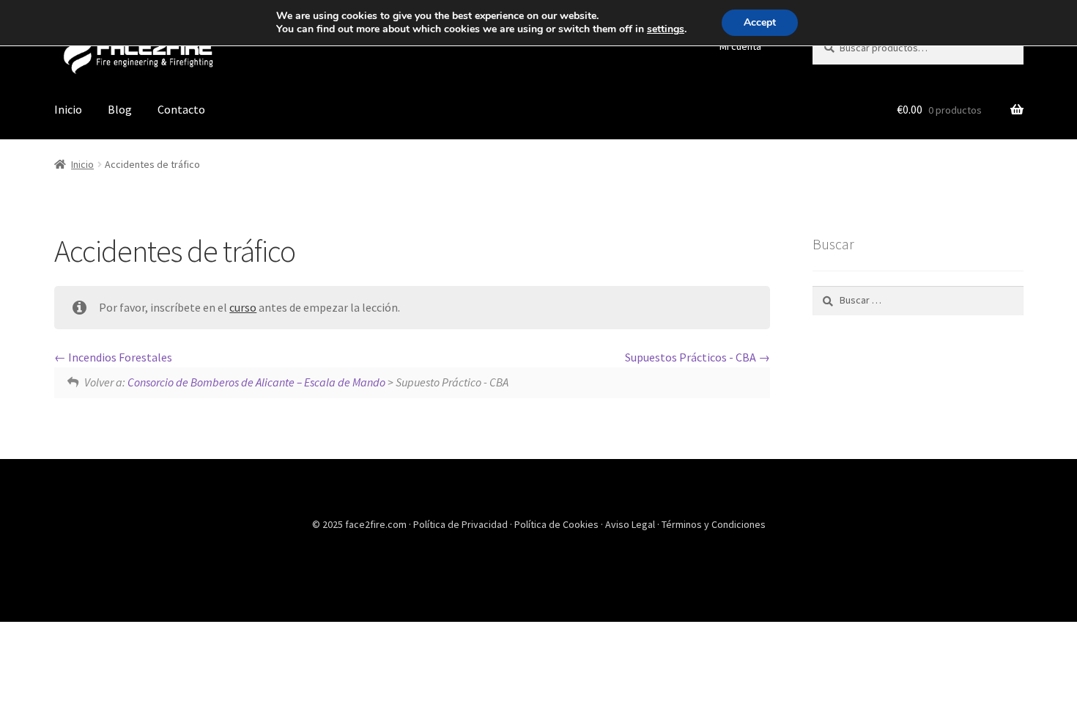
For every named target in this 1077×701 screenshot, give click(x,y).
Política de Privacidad (461, 524)
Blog (120, 109)
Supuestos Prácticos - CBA (691, 357)
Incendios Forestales (119, 357)
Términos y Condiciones (714, 524)
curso (242, 307)
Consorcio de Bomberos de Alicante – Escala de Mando (256, 382)
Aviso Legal (631, 524)
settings (665, 29)
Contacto (181, 109)
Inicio (68, 109)
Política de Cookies (557, 524)
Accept (760, 22)
